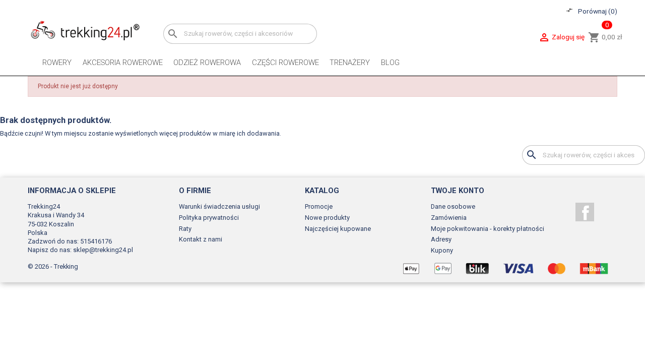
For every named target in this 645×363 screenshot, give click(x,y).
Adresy (441, 239)
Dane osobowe (453, 206)
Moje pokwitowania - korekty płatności (487, 228)
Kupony (442, 250)
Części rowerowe (285, 62)
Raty (185, 228)
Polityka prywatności (209, 217)
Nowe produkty (327, 217)
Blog (390, 62)
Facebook (584, 212)
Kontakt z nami (200, 239)
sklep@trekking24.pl (103, 250)
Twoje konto (457, 190)
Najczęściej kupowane (338, 228)
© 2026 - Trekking (53, 266)
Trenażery (350, 62)
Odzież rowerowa (207, 62)
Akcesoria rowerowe (123, 62)
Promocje (319, 206)
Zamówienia (449, 217)
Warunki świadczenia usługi (219, 206)
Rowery (57, 62)
